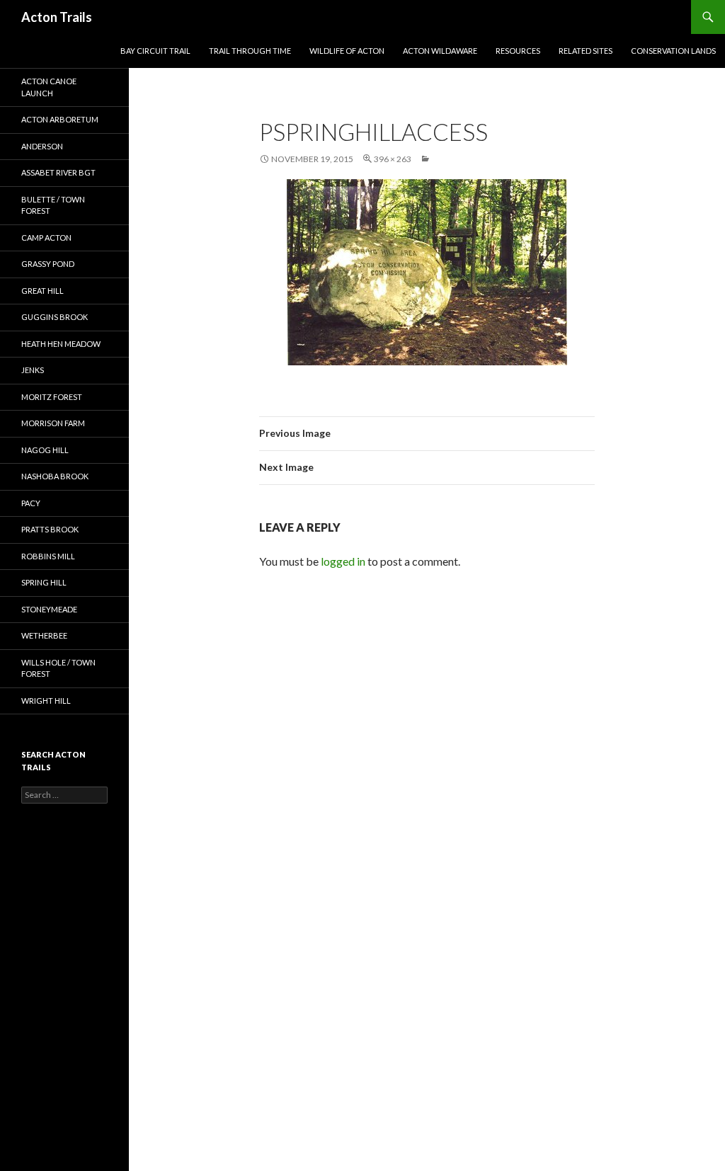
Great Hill (42, 290)
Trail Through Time (250, 50)
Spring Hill (44, 582)
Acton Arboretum (59, 119)
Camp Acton (46, 237)
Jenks (32, 370)
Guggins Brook (54, 316)
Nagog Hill (45, 450)
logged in (343, 561)
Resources (518, 50)
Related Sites (585, 50)
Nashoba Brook (55, 476)
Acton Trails (56, 17)
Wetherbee (44, 635)
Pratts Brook (50, 529)
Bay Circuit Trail (155, 50)
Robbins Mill (48, 556)
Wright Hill (46, 700)
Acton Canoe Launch (48, 87)
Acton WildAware (440, 50)
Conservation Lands (673, 50)
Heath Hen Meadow (61, 343)
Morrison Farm (53, 423)
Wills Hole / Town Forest (58, 668)
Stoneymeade (49, 609)
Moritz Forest (51, 396)
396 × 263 (392, 159)
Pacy (30, 503)
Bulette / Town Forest (53, 205)
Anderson (42, 146)
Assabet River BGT (58, 172)
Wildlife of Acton (346, 50)
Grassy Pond (47, 263)
